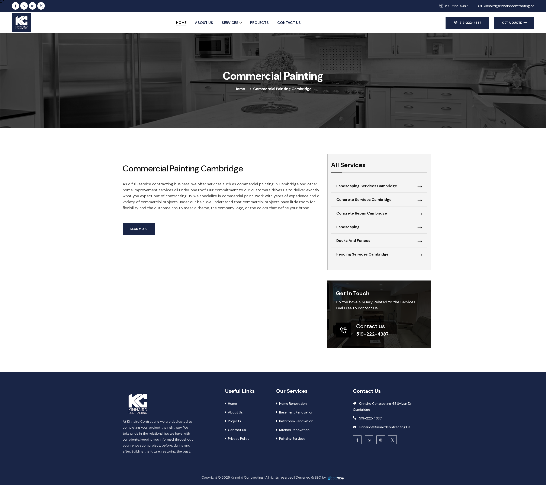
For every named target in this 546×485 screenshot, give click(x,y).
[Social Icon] (15, 6)
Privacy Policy (238, 438)
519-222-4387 (456, 6)
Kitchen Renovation (294, 430)
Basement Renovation (296, 412)
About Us (204, 22)
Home (181, 22)
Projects (259, 22)
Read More (138, 229)
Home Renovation (293, 403)
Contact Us (289, 22)
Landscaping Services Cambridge (366, 185)
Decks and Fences (353, 240)
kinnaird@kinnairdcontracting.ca (509, 6)
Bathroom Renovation (296, 421)
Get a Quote (512, 23)
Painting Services (292, 438)
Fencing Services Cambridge (362, 254)
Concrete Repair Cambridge (361, 213)
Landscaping (348, 226)
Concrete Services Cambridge (364, 199)
